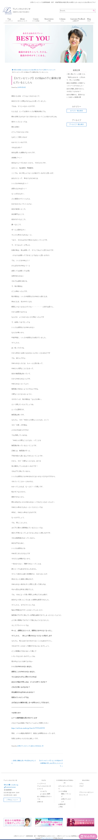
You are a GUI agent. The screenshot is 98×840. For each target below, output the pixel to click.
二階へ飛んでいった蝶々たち (76, 74)
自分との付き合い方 (37, 746)
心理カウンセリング (49, 70)
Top (9, 20)
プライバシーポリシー (86, 792)
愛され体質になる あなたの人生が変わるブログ (28, 70)
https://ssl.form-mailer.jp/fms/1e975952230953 (28, 728)
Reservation (49, 20)
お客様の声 (61, 804)
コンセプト (43, 791)
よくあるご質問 (45, 794)
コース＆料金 (62, 791)
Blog (89, 20)
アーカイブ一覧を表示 (76, 124)
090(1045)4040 (11, 787)
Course (35, 20)
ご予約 (60, 807)
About (22, 20)
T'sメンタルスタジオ (47, 838)
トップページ (41, 784)
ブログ (81, 786)
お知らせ (40, 802)
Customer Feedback (76, 20)
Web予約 (89, 837)
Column (62, 20)
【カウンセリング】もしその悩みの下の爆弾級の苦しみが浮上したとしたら (51, 763)
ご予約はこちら (11, 800)
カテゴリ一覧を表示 (76, 111)
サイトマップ (83, 795)
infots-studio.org (12, 785)
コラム (81, 784)
